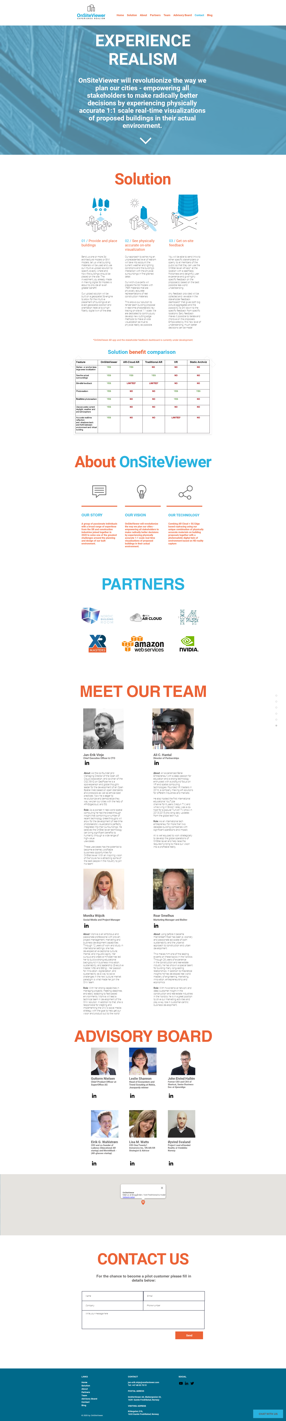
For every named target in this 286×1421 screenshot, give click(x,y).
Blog (83, 1405)
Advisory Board (89, 1399)
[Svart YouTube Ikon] (181, 1383)
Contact (85, 1402)
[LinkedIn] (186, 1383)
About (84, 1389)
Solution (85, 1385)
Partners (85, 1392)
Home (84, 1382)
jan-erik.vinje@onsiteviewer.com (143, 1382)
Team (84, 1395)
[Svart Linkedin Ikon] (87, 763)
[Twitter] (192, 1383)
